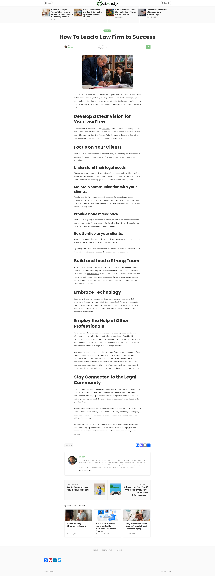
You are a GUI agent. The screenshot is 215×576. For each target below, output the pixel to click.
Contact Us (107, 550)
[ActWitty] (107, 3)
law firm (106, 128)
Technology (79, 298)
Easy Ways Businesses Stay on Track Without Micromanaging (136, 526)
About (95, 550)
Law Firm (69, 445)
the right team (93, 273)
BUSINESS (107, 31)
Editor (70, 48)
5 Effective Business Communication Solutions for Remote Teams (106, 527)
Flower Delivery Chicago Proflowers (76, 524)
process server (128, 352)
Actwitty (51, 572)
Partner (119, 550)
